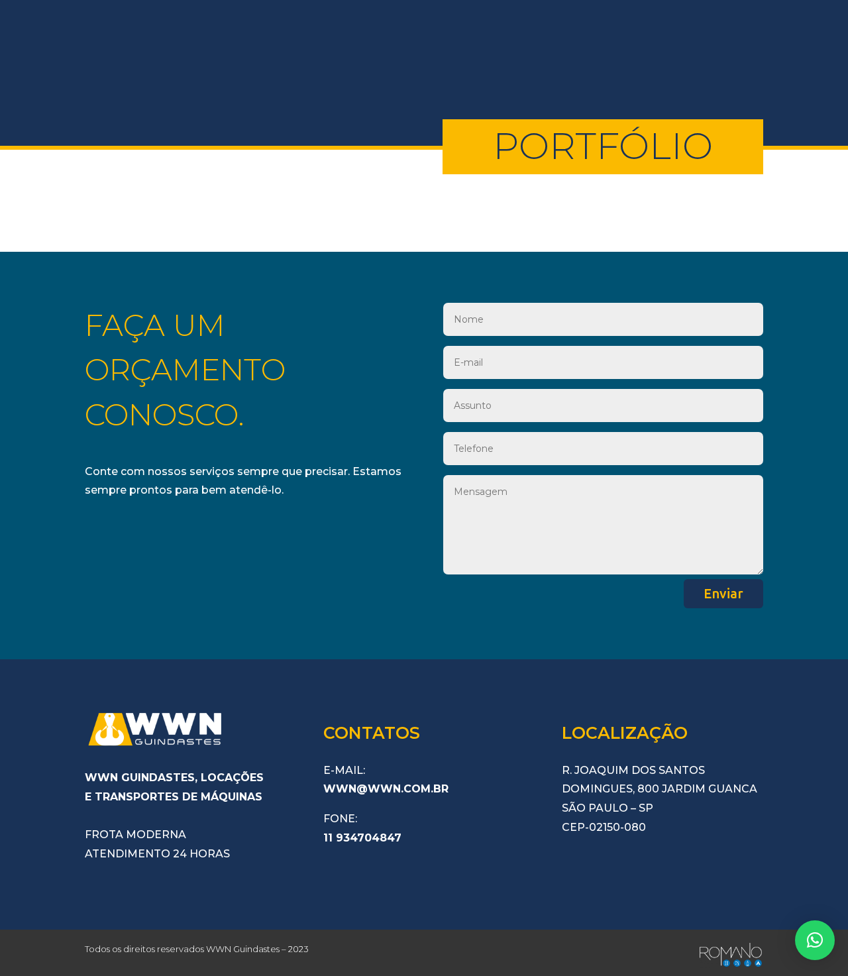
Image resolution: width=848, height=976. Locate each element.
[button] (815, 940)
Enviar (723, 593)
